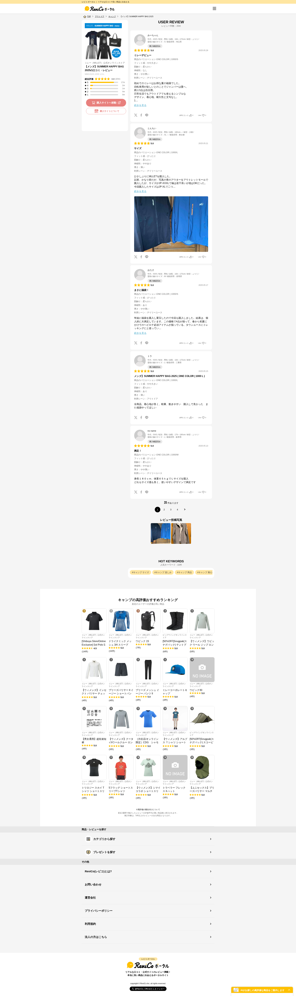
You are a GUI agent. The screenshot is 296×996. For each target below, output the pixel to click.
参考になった (186, 115)
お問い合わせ (93, 884)
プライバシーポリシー (99, 910)
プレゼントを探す (104, 852)
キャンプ (112, 16)
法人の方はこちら (96, 936)
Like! (202, 115)
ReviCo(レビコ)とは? (98, 871)
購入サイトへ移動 (106, 102)
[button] (262, 990)
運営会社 (90, 897)
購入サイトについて (109, 111)
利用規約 (90, 923)
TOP (89, 16)
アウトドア (99, 16)
